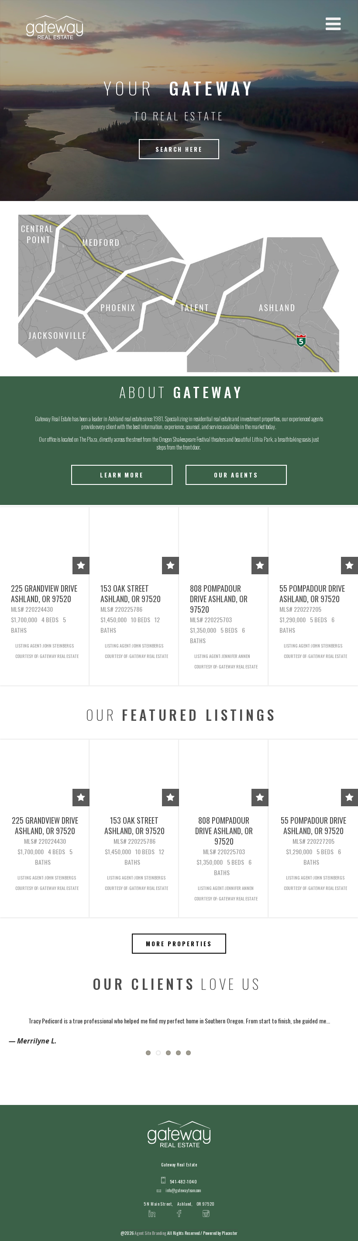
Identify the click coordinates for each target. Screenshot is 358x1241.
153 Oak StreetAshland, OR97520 (130, 593)
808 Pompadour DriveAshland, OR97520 (219, 599)
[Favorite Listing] (81, 565)
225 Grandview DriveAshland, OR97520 (44, 593)
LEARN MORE (122, 474)
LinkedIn (151, 1208)
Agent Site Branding (150, 1233)
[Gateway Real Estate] (54, 27)
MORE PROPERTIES (179, 943)
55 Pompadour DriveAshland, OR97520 (312, 593)
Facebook (179, 1208)
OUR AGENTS (236, 474)
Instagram (206, 1208)
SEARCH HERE (179, 149)
